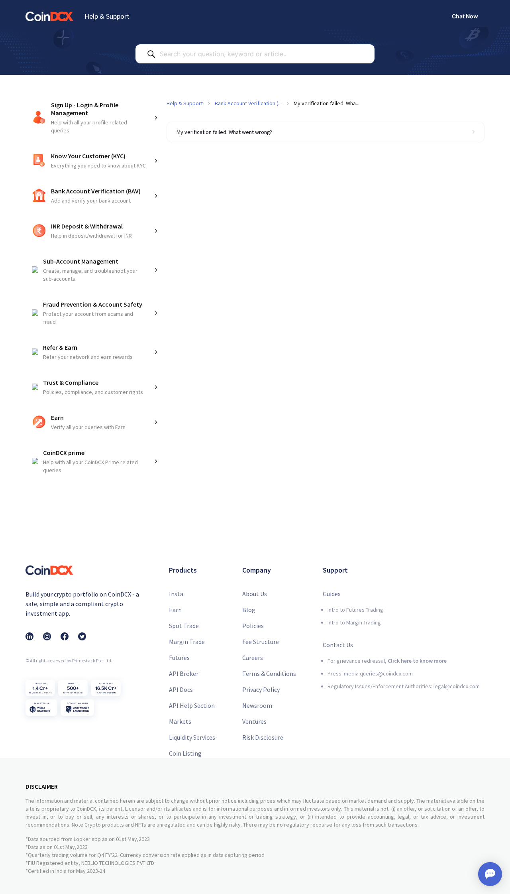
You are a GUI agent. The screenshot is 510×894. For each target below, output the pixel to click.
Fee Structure (260, 642)
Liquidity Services (192, 737)
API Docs (181, 689)
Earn (175, 610)
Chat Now (465, 16)
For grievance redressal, (387, 660)
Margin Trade (187, 642)
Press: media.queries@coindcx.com (370, 673)
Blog (248, 610)
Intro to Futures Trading (355, 609)
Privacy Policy (261, 689)
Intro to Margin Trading (354, 622)
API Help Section (192, 705)
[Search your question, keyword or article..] (151, 53)
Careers (252, 658)
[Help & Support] (49, 16)
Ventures (254, 721)
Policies (253, 626)
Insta (176, 594)
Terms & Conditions (269, 673)
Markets (180, 721)
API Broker (183, 673)
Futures (179, 658)
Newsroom (257, 705)
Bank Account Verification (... (248, 103)
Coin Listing (185, 753)
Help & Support (106, 16)
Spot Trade (184, 626)
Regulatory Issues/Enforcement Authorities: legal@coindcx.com (404, 686)
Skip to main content (31, 6)
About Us (254, 594)
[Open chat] (490, 874)
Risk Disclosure (262, 737)
